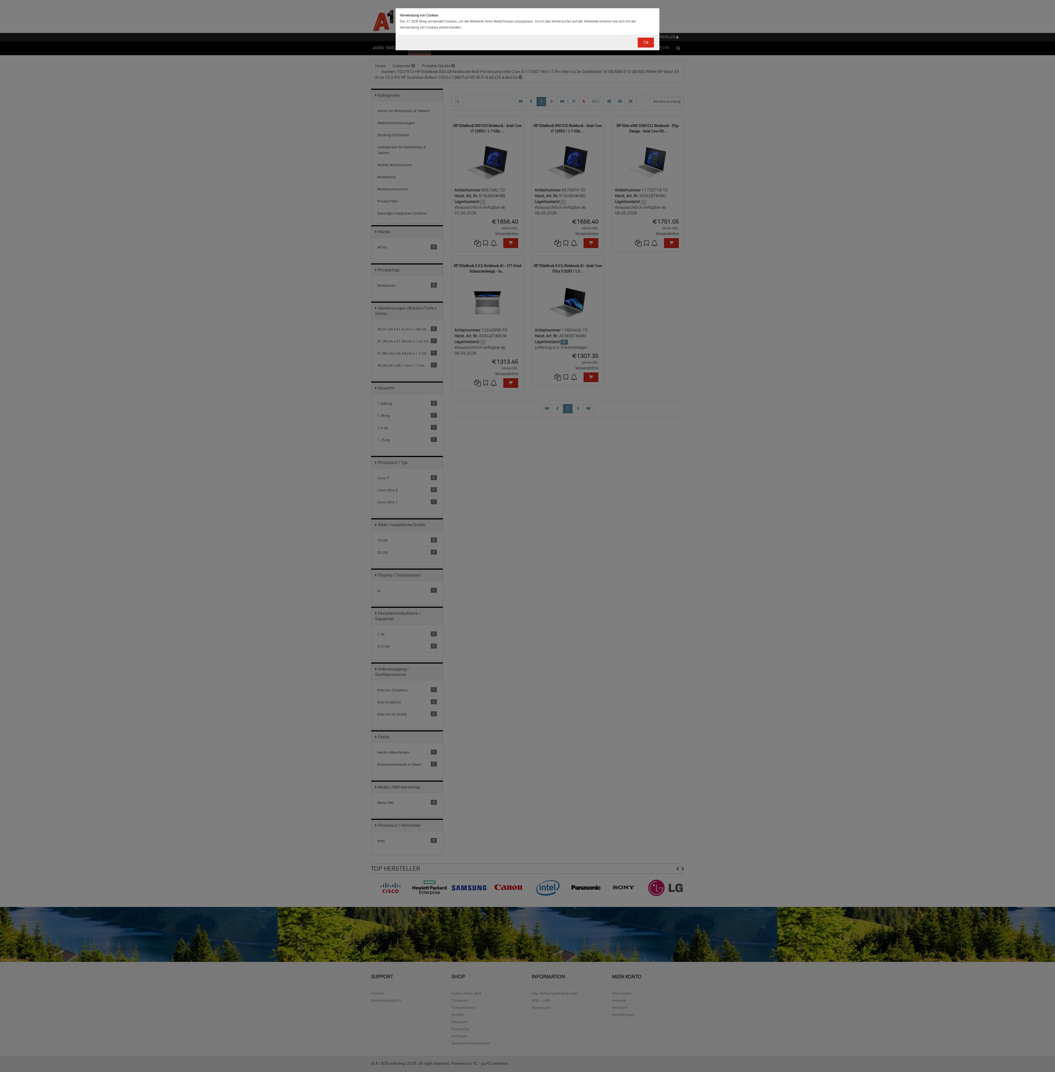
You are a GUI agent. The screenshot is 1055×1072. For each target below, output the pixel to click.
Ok (645, 42)
